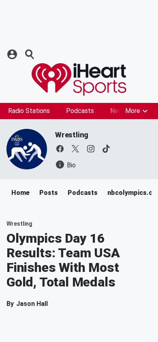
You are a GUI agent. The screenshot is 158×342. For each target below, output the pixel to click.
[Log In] (13, 54)
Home (20, 193)
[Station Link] (79, 79)
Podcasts (80, 111)
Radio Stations (29, 111)
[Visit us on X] (75, 149)
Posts (48, 193)
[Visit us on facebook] (60, 149)
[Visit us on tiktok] (106, 149)
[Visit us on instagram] (91, 149)
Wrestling (71, 134)
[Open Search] (30, 54)
